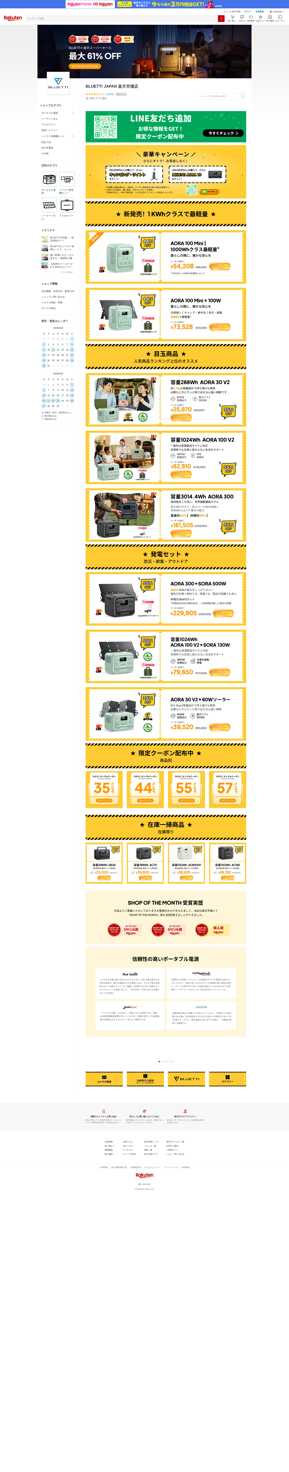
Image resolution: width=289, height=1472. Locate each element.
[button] (277, 12)
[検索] (221, 18)
